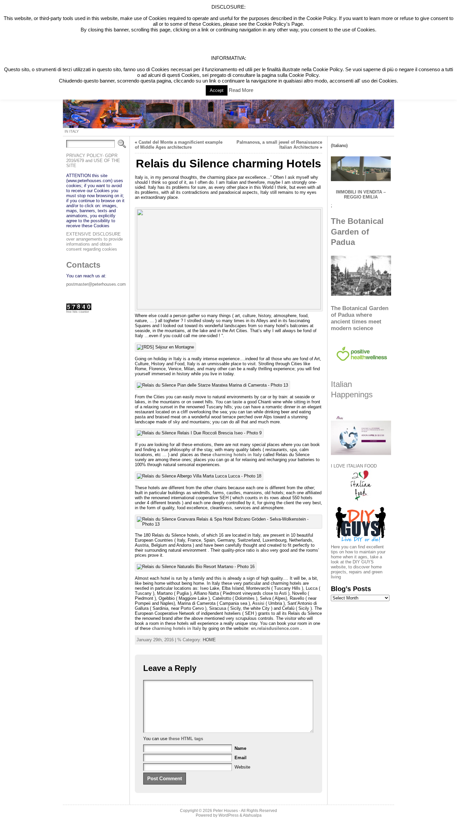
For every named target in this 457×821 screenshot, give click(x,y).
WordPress (228, 815)
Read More (241, 90)
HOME (209, 639)
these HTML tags (186, 738)
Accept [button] (216, 90)
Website (242, 767)
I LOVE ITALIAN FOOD (354, 465)
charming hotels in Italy (237, 454)
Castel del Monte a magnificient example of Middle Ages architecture (178, 145)
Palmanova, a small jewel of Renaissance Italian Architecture (279, 145)
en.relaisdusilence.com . (276, 628)
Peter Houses (225, 810)
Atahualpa (252, 815)
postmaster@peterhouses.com (96, 284)
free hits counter (77, 311)
